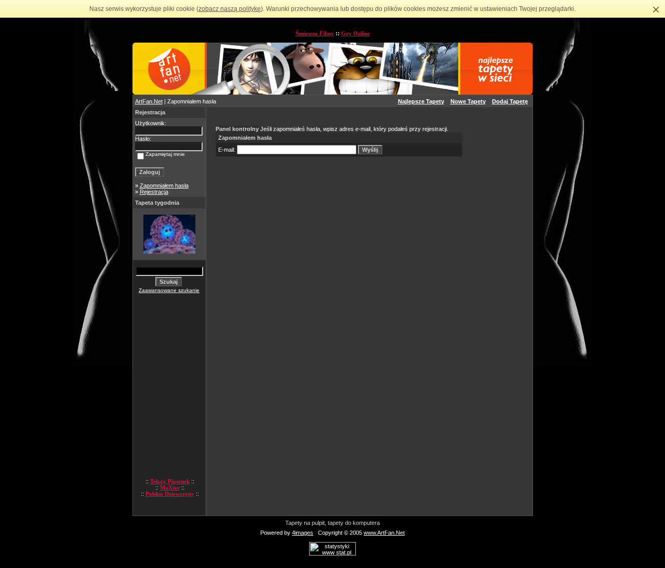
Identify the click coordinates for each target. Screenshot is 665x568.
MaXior (170, 487)
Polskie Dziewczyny (169, 494)
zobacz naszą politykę (229, 8)
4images (302, 533)
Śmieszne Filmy (315, 33)
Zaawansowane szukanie (169, 290)
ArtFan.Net (149, 101)
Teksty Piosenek (170, 481)
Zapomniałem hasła (164, 185)
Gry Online (355, 33)
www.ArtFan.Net (384, 533)
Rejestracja (154, 192)
